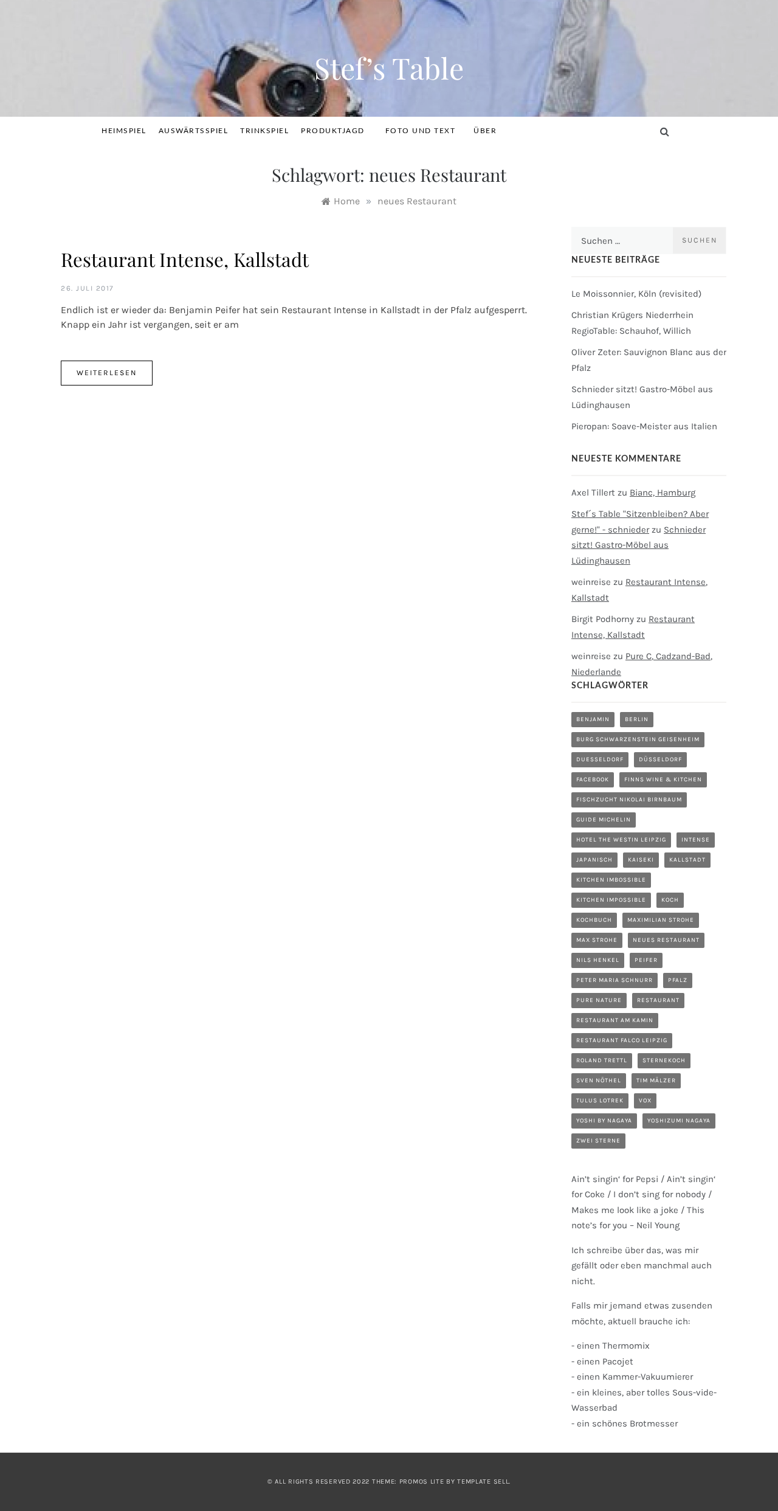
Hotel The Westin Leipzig (621, 839)
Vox (645, 1100)
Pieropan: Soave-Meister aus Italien (644, 426)
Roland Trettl (601, 1060)
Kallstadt (687, 859)
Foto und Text (420, 130)
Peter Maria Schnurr (614, 980)
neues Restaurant (666, 940)
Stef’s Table (389, 67)
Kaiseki (641, 859)
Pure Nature (599, 1000)
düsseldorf (660, 759)
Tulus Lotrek (600, 1100)
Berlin (637, 719)
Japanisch (594, 859)
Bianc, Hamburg (662, 492)
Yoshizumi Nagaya (679, 1120)
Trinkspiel (264, 130)
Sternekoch (664, 1060)
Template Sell (483, 1481)
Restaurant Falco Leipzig (621, 1040)
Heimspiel (124, 130)
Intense (695, 839)
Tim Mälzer (656, 1080)
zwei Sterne (598, 1140)
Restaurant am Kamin (614, 1020)
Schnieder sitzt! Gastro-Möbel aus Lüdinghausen (638, 545)
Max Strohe (597, 940)
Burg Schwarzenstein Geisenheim (638, 739)
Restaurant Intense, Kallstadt (185, 259)
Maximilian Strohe (660, 920)
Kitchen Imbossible (611, 879)
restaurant (658, 1000)
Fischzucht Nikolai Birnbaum (629, 799)
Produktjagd (333, 130)
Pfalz (677, 980)
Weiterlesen (107, 372)
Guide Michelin (603, 819)
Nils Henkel (597, 960)
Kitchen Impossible (611, 900)
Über (485, 130)
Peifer (646, 960)
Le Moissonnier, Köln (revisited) (636, 293)
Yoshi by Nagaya (604, 1120)
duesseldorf (600, 759)
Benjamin (593, 719)
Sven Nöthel (598, 1080)
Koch (670, 900)
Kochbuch (594, 920)
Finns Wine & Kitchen (663, 779)
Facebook (592, 779)
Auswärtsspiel (194, 130)
